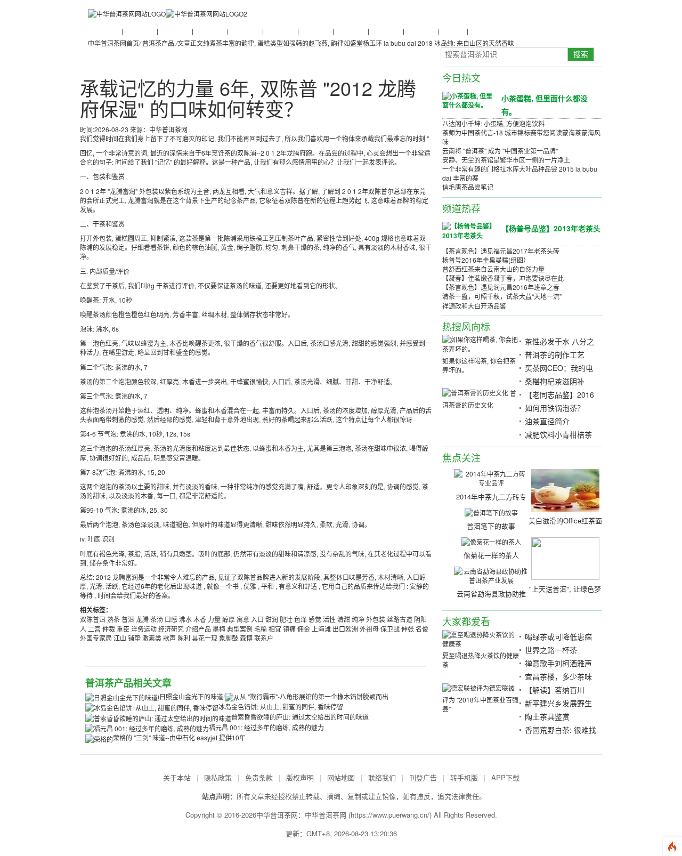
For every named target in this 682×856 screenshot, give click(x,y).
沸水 (185, 619)
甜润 (271, 619)
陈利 (183, 637)
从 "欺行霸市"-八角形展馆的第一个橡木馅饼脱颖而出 (314, 696)
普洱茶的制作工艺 (554, 354)
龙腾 (142, 619)
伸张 (407, 628)
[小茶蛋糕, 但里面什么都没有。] (467, 99)
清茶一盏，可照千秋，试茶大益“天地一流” (502, 296)
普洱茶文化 (174, 30)
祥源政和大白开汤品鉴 (474, 305)
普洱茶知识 (139, 30)
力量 (214, 619)
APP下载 (505, 777)
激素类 (151, 637)
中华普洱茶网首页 (113, 42)
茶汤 (156, 619)
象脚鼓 (228, 637)
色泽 (300, 619)
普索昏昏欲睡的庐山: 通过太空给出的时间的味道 (300, 716)
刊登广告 (423, 777)
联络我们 (382, 777)
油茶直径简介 (547, 421)
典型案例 (240, 628)
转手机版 (464, 777)
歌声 (169, 637)
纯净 (358, 619)
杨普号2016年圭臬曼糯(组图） (486, 259)
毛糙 (260, 628)
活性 (329, 619)
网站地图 (341, 777)
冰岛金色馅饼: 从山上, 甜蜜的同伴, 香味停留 (280, 706)
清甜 (343, 619)
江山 (119, 637)
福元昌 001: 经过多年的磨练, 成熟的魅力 (266, 727)
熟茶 (113, 619)
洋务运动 (144, 628)
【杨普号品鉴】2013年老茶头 (550, 228)
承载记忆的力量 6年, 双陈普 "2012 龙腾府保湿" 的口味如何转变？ (248, 98)
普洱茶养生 (245, 30)
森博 (246, 637)
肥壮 (286, 619)
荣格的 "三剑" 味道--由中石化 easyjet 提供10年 (179, 737)
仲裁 (108, 628)
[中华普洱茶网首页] (127, 13)
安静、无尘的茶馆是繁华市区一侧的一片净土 (506, 159)
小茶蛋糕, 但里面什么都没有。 (544, 105)
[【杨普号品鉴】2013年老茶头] (467, 230)
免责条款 (259, 777)
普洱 (127, 619)
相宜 (275, 628)
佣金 (303, 628)
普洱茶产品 (350, 30)
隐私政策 (218, 777)
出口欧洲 (345, 628)
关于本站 (177, 777)
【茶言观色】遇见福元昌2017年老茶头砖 (500, 250)
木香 (199, 619)
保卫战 (390, 628)
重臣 (123, 628)
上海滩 (321, 628)
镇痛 (289, 628)
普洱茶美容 (420, 30)
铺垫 (134, 637)
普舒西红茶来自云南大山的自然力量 (493, 268)
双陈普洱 (92, 619)
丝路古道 (399, 619)
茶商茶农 (452, 30)
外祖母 (369, 628)
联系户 (263, 637)
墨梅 (219, 628)
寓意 (243, 619)
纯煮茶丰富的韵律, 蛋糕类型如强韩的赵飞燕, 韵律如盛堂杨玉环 (292, 42)
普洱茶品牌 (280, 30)
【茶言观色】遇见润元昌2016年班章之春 (500, 287)
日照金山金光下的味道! (192, 696)
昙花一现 (204, 637)
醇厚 (228, 619)
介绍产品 (198, 628)
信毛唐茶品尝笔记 (467, 186)
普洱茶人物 (209, 30)
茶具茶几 (481, 30)
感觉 (314, 619)
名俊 (422, 628)
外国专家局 (96, 637)
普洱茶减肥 (385, 30)
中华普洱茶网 (325, 815)
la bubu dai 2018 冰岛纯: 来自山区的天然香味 (449, 42)
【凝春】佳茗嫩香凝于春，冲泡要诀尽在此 (503, 277)
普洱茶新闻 (104, 30)
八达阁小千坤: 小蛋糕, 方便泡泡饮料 (493, 123)
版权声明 (300, 777)
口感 (171, 619)
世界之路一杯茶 (551, 649)
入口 (257, 619)
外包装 (375, 619)
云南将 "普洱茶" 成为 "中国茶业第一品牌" (500, 150)
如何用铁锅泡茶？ (554, 407)
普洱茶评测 (315, 30)
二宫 (94, 628)
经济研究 (171, 628)
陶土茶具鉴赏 (547, 716)
